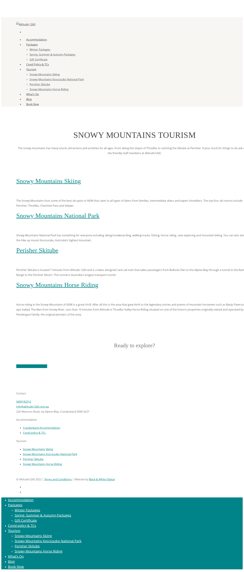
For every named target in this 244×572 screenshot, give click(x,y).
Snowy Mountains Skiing (45, 74)
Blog (11, 561)
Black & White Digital (102, 479)
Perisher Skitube (40, 84)
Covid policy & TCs (37, 64)
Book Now (32, 104)
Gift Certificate (38, 59)
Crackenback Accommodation (41, 428)
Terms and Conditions (58, 479)
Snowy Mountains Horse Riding (49, 89)
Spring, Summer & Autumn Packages (53, 54)
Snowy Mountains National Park (57, 215)
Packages (32, 44)
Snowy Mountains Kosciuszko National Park (57, 79)
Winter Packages (40, 49)
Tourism (31, 69)
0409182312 (23, 401)
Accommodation (21, 500)
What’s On (32, 94)
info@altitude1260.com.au (32, 406)
